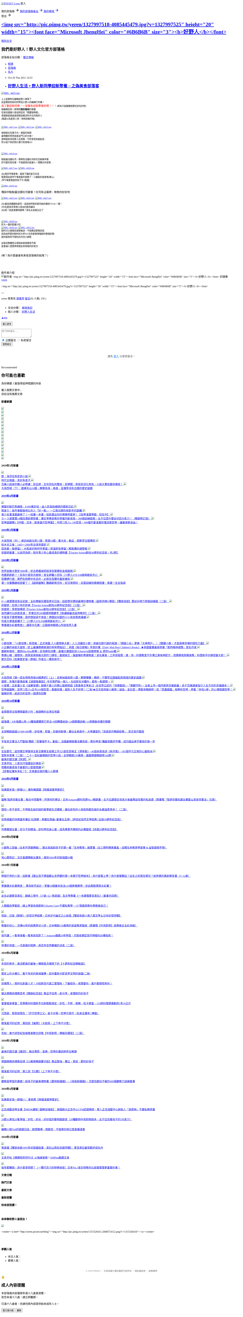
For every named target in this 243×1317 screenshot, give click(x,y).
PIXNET (97, 1271)
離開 (19, 1310)
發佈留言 (7, 344)
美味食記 (27, 307)
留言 (27, 298)
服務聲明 (153, 1271)
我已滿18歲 (8, 1310)
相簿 (10, 64)
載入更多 (7, 324)
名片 (10, 72)
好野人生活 (28, 311)
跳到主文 (6, 41)
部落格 (12, 68)
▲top (4, 317)
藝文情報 (28, 57)
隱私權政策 (140, 1271)
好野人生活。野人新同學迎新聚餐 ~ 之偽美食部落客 (53, 86)
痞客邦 (20, 298)
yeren (4, 279)
